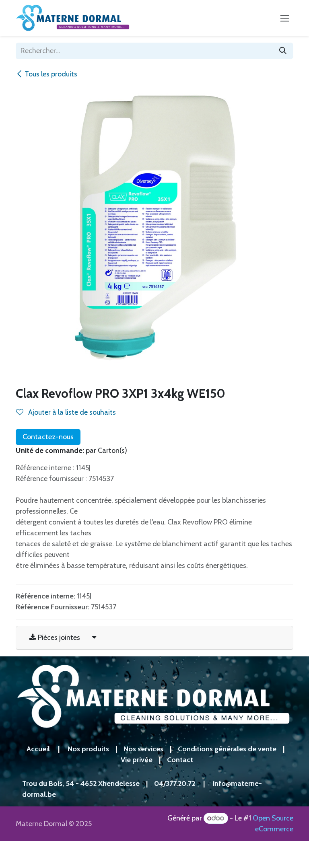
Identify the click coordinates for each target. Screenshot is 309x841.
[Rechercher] (282, 51)
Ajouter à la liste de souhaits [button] (71, 412)
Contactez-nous (48, 436)
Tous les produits (51, 74)
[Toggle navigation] (284, 18)
